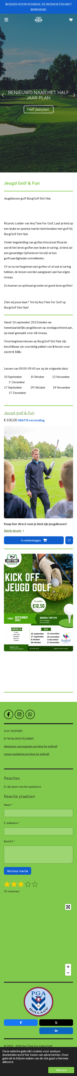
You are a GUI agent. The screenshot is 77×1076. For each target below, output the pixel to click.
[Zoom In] (68, 967)
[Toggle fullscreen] (68, 907)
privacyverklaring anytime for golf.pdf (26, 754)
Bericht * (9, 841)
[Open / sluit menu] (6, 20)
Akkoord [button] (61, 1070)
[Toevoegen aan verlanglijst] (69, 540)
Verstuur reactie (17, 871)
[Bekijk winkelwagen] (70, 20)
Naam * (8, 804)
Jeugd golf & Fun (19, 413)
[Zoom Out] (68, 973)
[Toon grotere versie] (38, 602)
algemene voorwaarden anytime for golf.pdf (30, 746)
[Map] (38, 940)
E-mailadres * (12, 823)
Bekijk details (12, 530)
